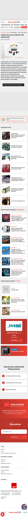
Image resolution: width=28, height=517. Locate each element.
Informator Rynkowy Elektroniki (8, 453)
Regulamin (3, 459)
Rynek (2, 27)
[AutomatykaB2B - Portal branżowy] (15, 512)
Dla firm (24, 27)
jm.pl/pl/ (14, 335)
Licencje (3, 461)
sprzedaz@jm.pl (14, 337)
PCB (12, 24)
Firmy (6, 27)
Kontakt (2, 449)
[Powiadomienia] (2, 514)
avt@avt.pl (3, 497)
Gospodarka (17, 27)
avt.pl (2, 498)
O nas (2, 451)
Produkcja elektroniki (5, 24)
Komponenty (16, 24)
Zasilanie (22, 24)
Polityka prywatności (6, 463)
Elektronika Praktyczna (6, 473)
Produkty (11, 27)
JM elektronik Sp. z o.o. (14, 333)
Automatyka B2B (5, 470)
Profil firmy (14, 340)
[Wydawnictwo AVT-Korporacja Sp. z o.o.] (14, 485)
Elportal (2, 472)
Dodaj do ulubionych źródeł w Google (12, 84)
